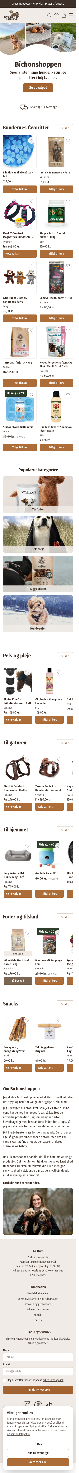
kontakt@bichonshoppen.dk (41, 1261)
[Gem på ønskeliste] (31, 140)
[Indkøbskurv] (64, 15)
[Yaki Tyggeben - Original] (49, 1029)
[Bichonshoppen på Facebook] (38, 1405)
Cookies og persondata (38, 1304)
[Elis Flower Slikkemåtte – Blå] (20, 152)
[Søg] (49, 15)
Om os (38, 1320)
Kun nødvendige (38, 1453)
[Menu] (71, 15)
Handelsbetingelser (38, 1293)
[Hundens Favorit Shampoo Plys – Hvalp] (56, 406)
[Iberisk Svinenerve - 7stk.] (56, 152)
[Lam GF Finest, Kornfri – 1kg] (56, 277)
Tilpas (38, 1444)
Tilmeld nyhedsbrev (38, 1389)
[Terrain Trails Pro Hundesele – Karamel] (49, 768)
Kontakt (38, 1315)
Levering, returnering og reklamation (38, 1298)
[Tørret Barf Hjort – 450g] (20, 342)
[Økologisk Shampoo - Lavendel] (49, 681)
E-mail (7, 1364)
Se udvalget (38, 87)
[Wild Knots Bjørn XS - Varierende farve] (20, 277)
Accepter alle (38, 1462)
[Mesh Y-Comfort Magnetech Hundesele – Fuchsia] (20, 213)
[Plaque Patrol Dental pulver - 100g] (56, 213)
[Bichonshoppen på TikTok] (49, 1405)
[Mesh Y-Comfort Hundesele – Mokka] (18, 768)
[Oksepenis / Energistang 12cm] (18, 1029)
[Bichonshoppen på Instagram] (27, 1405)
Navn (6, 1350)
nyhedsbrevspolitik (53, 1380)
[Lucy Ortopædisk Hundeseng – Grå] (18, 855)
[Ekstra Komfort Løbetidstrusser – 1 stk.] (18, 681)
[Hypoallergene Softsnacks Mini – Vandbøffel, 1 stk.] (56, 342)
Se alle (65, 128)
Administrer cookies (38, 1309)
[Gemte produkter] (56, 15)
